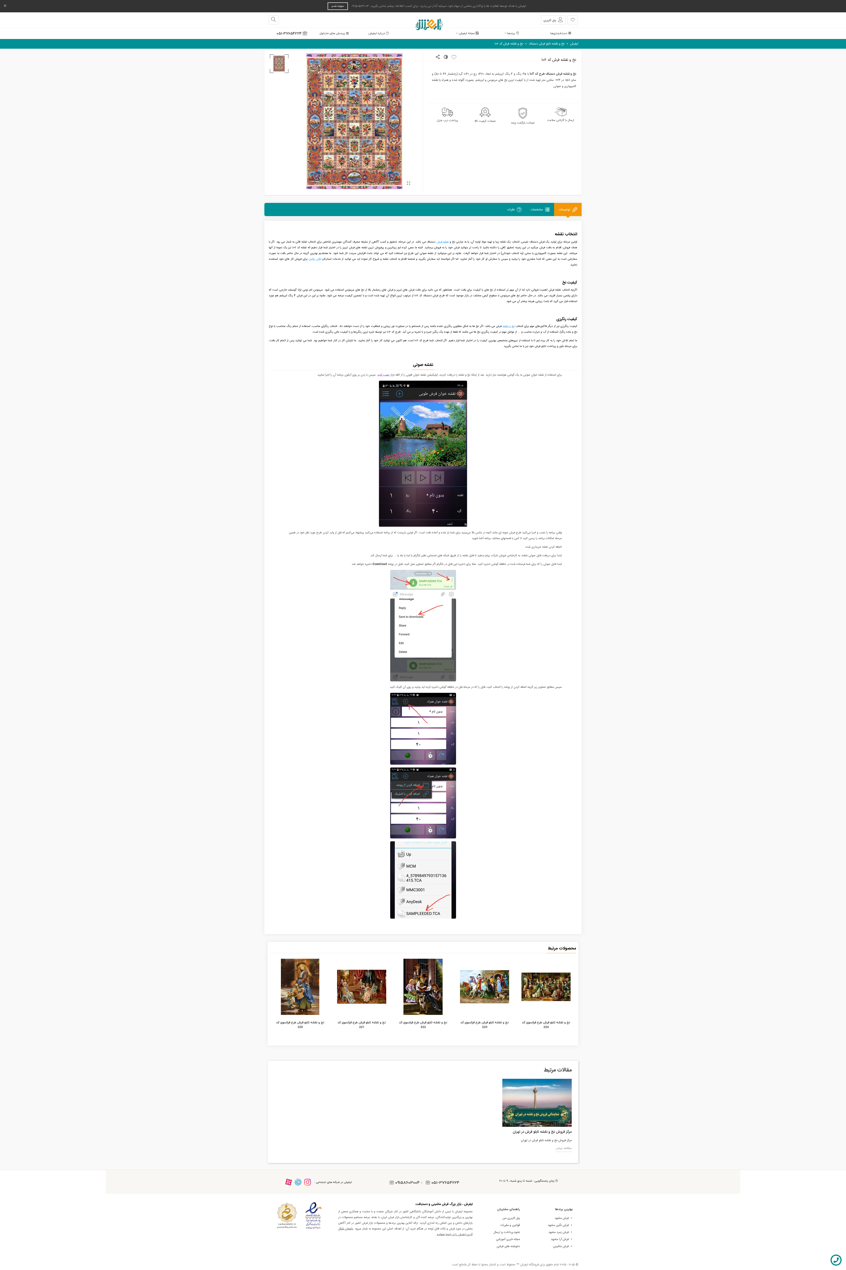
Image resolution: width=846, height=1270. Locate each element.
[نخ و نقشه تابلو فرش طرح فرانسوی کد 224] (546, 987)
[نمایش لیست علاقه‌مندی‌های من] (572, 20)
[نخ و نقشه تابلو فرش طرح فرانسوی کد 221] (361, 987)
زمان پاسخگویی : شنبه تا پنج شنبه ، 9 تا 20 (526, 1180)
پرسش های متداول (332, 33)
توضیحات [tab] (564, 209)
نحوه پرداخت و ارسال (507, 1232)
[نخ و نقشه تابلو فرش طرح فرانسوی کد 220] (300, 987)
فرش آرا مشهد (560, 1239)
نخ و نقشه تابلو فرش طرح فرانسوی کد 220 (300, 1024)
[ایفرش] (423, 20)
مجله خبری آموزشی (508, 1239)
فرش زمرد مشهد (558, 1232)
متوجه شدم (338, 6)
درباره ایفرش (376, 33)
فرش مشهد (562, 1218)
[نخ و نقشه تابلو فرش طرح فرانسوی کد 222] (423, 987)
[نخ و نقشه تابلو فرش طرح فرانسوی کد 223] (484, 987)
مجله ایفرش (467, 33)
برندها (511, 33)
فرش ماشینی (561, 1246)
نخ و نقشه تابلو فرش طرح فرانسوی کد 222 (423, 1024)
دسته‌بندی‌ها (558, 33)
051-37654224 (289, 33)
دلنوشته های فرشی (508, 1246)
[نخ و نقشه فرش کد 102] (408, 183)
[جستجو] (274, 20)
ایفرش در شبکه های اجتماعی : (333, 1182)
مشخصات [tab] (537, 209)
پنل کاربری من (511, 1218)
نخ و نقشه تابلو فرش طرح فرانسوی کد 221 (362, 1024)
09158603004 (407, 1182)
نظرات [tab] (511, 209)
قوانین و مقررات (510, 1225)
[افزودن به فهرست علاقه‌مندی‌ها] (453, 57)
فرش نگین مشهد (558, 1225)
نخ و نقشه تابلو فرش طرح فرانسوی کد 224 (546, 1024)
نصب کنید (383, 375)
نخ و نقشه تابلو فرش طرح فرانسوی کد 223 (484, 1024)
